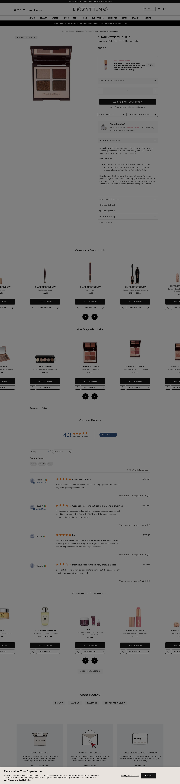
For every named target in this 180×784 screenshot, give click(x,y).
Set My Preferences (130, 776)
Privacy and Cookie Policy (19, 780)
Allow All (148, 776)
